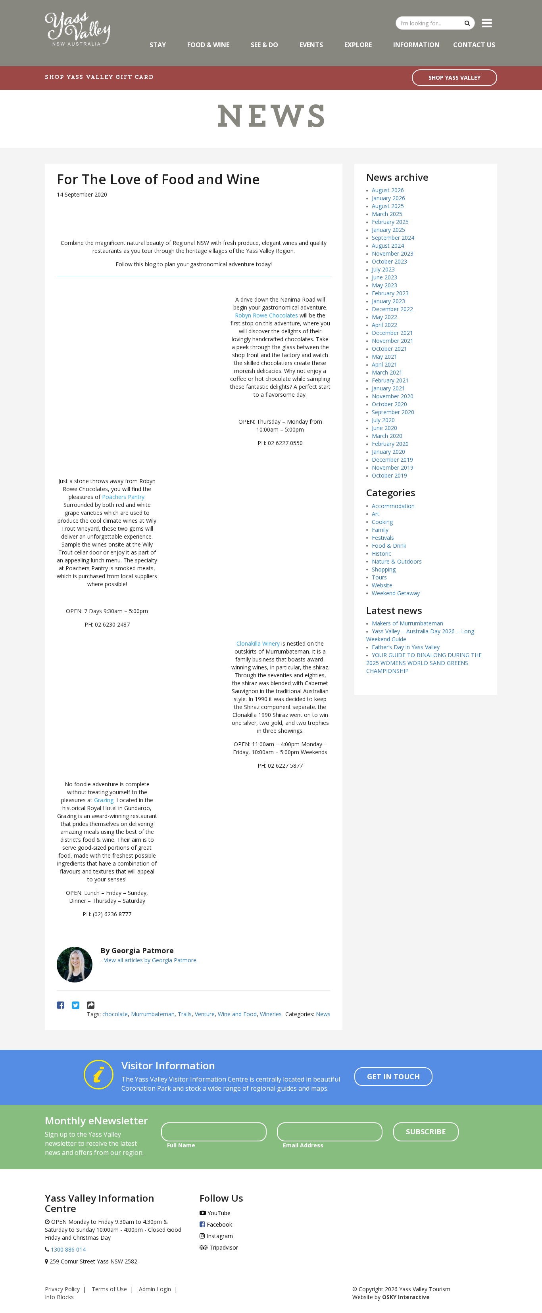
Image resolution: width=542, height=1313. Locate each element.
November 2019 (392, 467)
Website (382, 585)
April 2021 (384, 364)
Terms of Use (109, 1289)
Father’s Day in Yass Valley (406, 647)
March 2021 (387, 372)
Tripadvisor (223, 1247)
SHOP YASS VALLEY (454, 77)
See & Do (264, 44)
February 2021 (390, 380)
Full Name (181, 1145)
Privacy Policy (62, 1289)
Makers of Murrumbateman (407, 623)
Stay (158, 44)
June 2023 (384, 277)
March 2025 (387, 214)
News (323, 1014)
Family (380, 529)
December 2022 (392, 309)
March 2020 (387, 436)
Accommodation (393, 506)
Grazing (103, 800)
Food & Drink (389, 545)
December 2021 (392, 332)
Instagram (219, 1236)
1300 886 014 (67, 1249)
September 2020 (393, 412)
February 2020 (390, 443)
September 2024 (393, 237)
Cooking (382, 522)
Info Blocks (59, 1297)
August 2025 (388, 206)
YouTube (218, 1213)
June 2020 (384, 428)
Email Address (303, 1145)
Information (416, 44)
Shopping (384, 569)
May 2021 (384, 356)
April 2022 (384, 325)
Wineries (271, 1014)
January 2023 (388, 301)
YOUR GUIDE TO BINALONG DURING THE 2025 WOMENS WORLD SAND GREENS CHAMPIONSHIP (424, 663)
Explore (358, 44)
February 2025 (390, 222)
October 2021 (389, 348)
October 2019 (389, 475)
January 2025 (388, 229)
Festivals (383, 537)
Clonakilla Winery (258, 643)
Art (375, 514)
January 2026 (388, 198)
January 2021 (388, 388)
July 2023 (383, 269)
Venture (205, 1014)
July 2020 (383, 420)
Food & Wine (208, 44)
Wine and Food (237, 1014)
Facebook (218, 1224)
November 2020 (392, 396)
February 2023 (390, 293)
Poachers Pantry (123, 497)
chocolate (115, 1014)
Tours (379, 577)
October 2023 (389, 261)
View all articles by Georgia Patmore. (151, 960)
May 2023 (384, 285)
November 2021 (392, 340)
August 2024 (388, 245)
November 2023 (392, 253)
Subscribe (426, 1131)
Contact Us (474, 44)
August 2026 (388, 190)
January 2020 (388, 451)
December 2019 (392, 459)
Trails (185, 1014)
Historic (381, 553)
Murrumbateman (153, 1014)
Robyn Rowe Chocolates (266, 315)
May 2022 (384, 317)
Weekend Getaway (396, 593)
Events (311, 44)
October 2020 (389, 404)
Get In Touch (393, 1076)
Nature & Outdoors (397, 561)
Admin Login (155, 1289)
